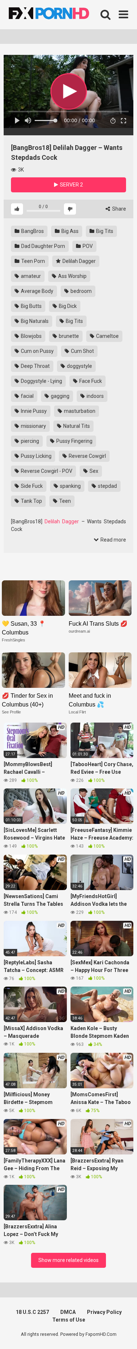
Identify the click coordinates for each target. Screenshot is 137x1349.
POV (87, 246)
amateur (30, 276)
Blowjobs (31, 336)
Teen (64, 501)
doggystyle (79, 366)
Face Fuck (90, 381)
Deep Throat (35, 366)
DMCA (68, 1312)
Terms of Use (68, 1320)
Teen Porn (32, 261)
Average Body (36, 291)
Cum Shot (82, 351)
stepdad (107, 486)
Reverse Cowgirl (87, 456)
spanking (70, 486)
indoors (94, 396)
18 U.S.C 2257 (32, 1312)
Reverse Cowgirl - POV (46, 471)
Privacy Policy (104, 1312)
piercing (29, 441)
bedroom (80, 291)
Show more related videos (68, 1260)
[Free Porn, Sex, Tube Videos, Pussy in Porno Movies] (58, 15)
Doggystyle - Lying (41, 381)
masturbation (79, 411)
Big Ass (69, 231)
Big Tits (104, 231)
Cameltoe (107, 336)
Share (118, 209)
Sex (93, 471)
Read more (112, 540)
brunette (68, 336)
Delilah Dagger (78, 261)
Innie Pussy (33, 411)
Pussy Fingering (73, 441)
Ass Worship (72, 276)
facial (27, 396)
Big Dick (67, 306)
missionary (33, 426)
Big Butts (31, 306)
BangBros (32, 231)
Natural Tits (76, 426)
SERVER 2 (71, 185)
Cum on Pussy (37, 351)
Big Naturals (34, 321)
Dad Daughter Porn (42, 246)
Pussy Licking (36, 456)
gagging (59, 396)
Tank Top (31, 501)
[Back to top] (123, 1334)
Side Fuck (31, 486)
